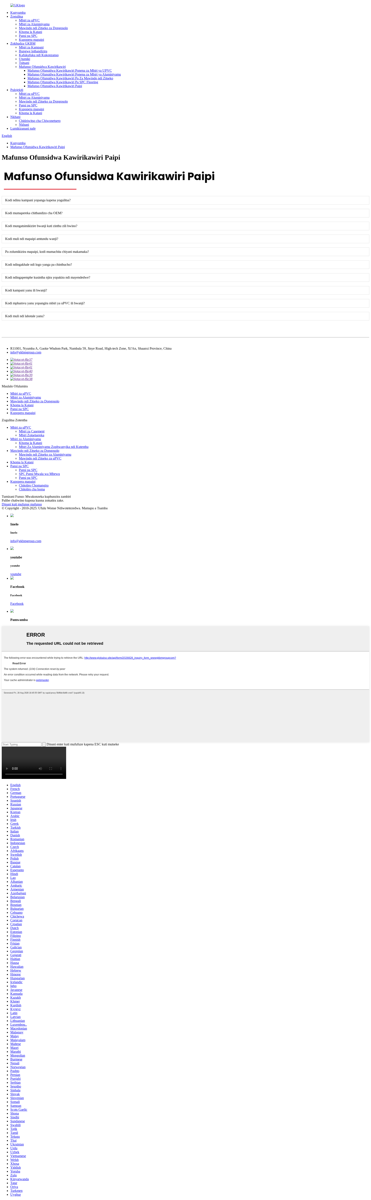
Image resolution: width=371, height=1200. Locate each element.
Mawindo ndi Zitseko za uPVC (40, 458)
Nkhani (15, 117)
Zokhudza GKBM (22, 43)
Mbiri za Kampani (31, 47)
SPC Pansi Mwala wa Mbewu (39, 474)
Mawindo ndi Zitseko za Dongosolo (43, 28)
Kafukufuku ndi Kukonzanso (39, 55)
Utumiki (24, 59)
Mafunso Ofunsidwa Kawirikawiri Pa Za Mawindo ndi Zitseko (70, 78)
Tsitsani (24, 63)
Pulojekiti (16, 90)
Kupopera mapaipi (31, 39)
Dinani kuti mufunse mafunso (22, 504)
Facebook (17, 603)
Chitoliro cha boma (32, 489)
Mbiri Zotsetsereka (31, 435)
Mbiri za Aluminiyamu (34, 24)
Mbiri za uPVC (29, 20)
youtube (15, 574)
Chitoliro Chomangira (34, 485)
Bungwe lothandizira (33, 51)
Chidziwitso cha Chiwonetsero (40, 121)
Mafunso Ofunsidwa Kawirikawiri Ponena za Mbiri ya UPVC (69, 70)
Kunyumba (18, 12)
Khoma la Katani (30, 32)
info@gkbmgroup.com (25, 352)
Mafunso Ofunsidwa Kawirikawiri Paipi (54, 86)
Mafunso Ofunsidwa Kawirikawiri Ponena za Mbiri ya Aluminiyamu (74, 74)
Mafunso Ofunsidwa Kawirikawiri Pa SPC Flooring (62, 82)
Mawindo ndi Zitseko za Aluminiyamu (45, 454)
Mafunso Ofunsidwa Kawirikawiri (42, 66)
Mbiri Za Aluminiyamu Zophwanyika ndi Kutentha (53, 447)
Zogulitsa (16, 16)
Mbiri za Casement (31, 431)
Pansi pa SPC (28, 36)
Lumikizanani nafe (23, 128)
